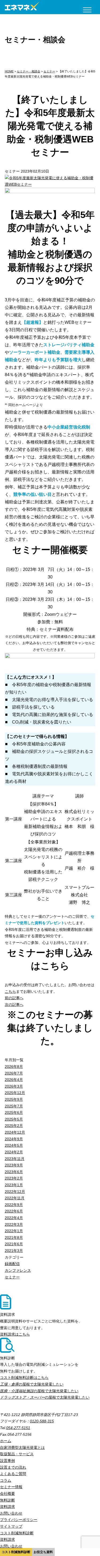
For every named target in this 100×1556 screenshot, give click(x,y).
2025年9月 (14, 1099)
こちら (10, 991)
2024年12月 (15, 1132)
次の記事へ (14, 1004)
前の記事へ (14, 998)
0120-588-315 (42, 1421)
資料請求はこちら (15, 1334)
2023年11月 (15, 1159)
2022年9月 (14, 1205)
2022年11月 (15, 1198)
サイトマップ (11, 1526)
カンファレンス (18, 1270)
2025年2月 (14, 1125)
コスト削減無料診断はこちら (24, 1377)
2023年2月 (14, 1178)
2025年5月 (14, 1119)
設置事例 (7, 1460)
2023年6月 (14, 1172)
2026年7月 (14, 1073)
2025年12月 (15, 1093)
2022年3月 (14, 1224)
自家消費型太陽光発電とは (22, 1447)
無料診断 (7, 1500)
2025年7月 (14, 1106)
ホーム (5, 1441)
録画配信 (12, 1264)
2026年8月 (14, 1066)
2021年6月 (14, 1244)
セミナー (12, 1277)
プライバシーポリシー (18, 1520)
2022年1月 (14, 1231)
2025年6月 (14, 1112)
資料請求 (7, 1506)
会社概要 (7, 1493)
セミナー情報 (11, 1487)
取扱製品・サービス (17, 1454)
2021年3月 (14, 1250)
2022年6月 (14, 1211)
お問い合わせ (11, 1513)
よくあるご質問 (13, 1474)
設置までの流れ (13, 1467)
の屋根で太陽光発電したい (31, 1384)
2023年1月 (14, 1185)
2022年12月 (15, 1191)
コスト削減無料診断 (16, 1552)
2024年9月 (14, 1139)
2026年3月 (14, 1086)
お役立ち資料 (43, 1552)
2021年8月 (14, 1237)
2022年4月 (14, 1218)
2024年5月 (14, 1145)
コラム (5, 1480)
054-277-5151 (18, 1428)
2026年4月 (14, 1079)
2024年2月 (14, 1152)
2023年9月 (14, 1165)
